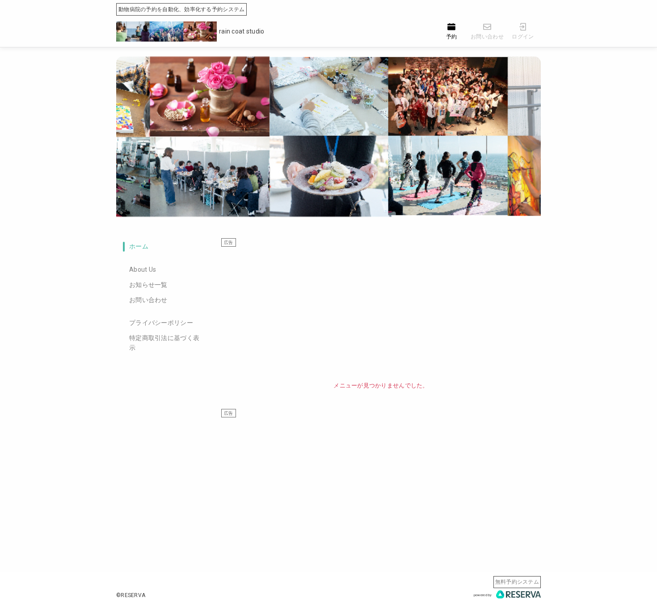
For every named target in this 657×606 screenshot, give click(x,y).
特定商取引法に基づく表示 (164, 342)
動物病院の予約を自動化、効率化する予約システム (181, 9)
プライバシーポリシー (161, 322)
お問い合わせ (148, 299)
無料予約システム (517, 582)
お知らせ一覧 (148, 284)
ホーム (138, 246)
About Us (142, 269)
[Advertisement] (381, 309)
